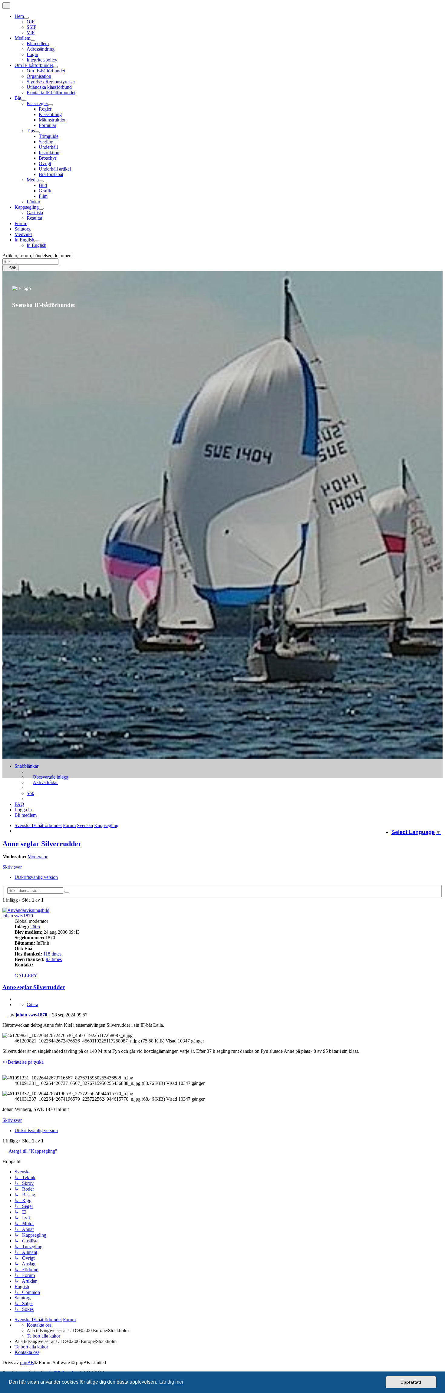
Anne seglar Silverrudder (41, 844)
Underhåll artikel (55, 168)
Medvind (23, 234)
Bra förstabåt (51, 174)
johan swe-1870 (17, 915)
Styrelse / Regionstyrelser (51, 81)
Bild (43, 185)
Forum (21, 223)
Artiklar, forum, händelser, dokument (37, 255)
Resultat (34, 218)
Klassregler (37, 103)
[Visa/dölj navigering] (6, 5)
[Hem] (26, 18)
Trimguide (48, 136)
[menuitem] (47, 777)
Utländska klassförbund (49, 87)
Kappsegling (27, 207)
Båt (18, 98)
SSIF (31, 27)
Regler (45, 108)
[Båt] (23, 100)
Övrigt (45, 163)
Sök (12, 268)
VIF (31, 32)
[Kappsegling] (41, 209)
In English (24, 239)
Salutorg (23, 228)
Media (33, 179)
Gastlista (35, 212)
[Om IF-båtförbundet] (55, 67)
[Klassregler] (50, 105)
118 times (52, 953)
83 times (54, 959)
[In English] (36, 241)
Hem (19, 16)
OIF (31, 21)
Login (32, 54)
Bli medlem (38, 43)
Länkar (33, 201)
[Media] (41, 181)
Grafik (45, 190)
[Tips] (37, 132)
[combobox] (30, 261)
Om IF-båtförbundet (34, 65)
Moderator (38, 856)
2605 (35, 926)
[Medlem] (32, 40)
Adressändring (40, 49)
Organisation (39, 76)
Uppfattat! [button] (410, 1382)
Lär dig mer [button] (171, 1382)
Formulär (47, 125)
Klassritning (50, 114)
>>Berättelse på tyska (23, 1062)
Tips (31, 130)
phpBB (27, 1362)
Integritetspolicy (42, 59)
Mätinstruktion (53, 119)
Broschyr (47, 158)
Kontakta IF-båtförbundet (51, 92)
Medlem (22, 38)
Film (43, 196)
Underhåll (48, 147)
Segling (46, 141)
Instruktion (49, 152)
